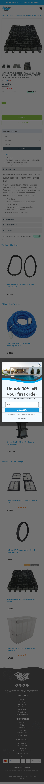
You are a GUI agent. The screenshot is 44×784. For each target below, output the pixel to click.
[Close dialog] (39, 364)
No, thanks (21, 418)
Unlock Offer (22, 410)
